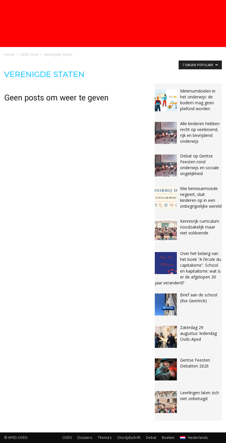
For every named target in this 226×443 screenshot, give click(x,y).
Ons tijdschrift (128, 437)
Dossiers (84, 437)
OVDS (67, 437)
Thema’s (105, 437)
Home (9, 54)
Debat (151, 437)
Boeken (168, 437)
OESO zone (29, 54)
